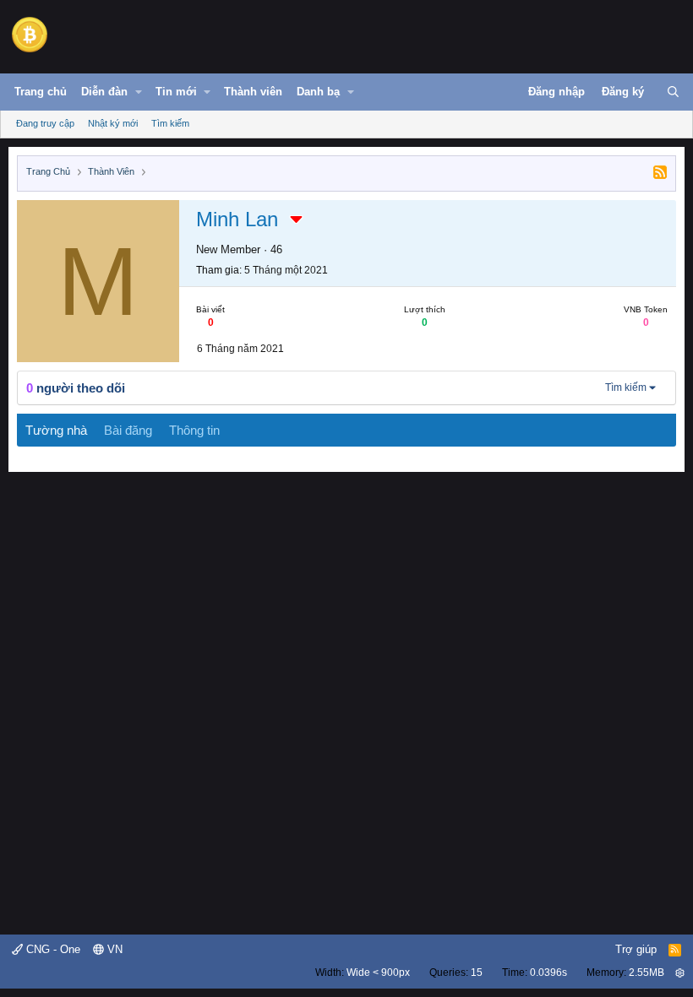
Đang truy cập (45, 123)
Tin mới (176, 91)
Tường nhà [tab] (56, 430)
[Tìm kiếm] (673, 92)
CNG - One (51, 949)
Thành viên (253, 91)
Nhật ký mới (113, 123)
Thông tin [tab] (194, 430)
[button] (138, 92)
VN (113, 949)
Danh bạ (318, 91)
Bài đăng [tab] (128, 430)
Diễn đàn (104, 91)
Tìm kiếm (170, 123)
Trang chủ (40, 91)
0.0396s (548, 972)
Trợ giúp (636, 949)
